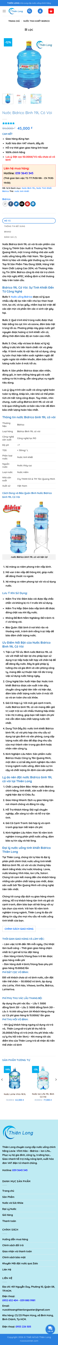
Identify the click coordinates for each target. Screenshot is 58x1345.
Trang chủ (14, 21)
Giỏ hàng (7, 1214)
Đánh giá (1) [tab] (10, 237)
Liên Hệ (6, 1269)
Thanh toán (9, 1221)
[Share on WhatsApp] (5, 203)
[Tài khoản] (40, 11)
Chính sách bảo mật (14, 1257)
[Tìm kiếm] (29, 11)
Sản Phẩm (8, 1196)
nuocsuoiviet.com (29, 1340)
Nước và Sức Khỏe (12, 1202)
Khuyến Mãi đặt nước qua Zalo (20, 1263)
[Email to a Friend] (21, 203)
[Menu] (4, 11)
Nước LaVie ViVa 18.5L (15, 1094)
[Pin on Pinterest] (27, 203)
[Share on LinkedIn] (33, 203)
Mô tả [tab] (7, 220)
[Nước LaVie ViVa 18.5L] (15, 1078)
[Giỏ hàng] (51, 11)
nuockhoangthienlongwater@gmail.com (26, 1309)
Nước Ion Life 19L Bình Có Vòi (43, 1095)
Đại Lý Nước (9, 1208)
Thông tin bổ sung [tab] (14, 226)
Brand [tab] (7, 231)
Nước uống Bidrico (21, 296)
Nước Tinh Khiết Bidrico (36, 21)
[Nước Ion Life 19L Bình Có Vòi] (43, 1078)
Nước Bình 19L (28, 188)
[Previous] (7, 64)
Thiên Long (45, 1337)
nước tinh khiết (22, 191)
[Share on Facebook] (10, 203)
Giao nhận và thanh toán (17, 1251)
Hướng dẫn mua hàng (15, 1239)
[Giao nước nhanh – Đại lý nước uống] (15, 11)
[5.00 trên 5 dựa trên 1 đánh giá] (29, 123)
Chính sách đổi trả (13, 1245)
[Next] (51, 64)
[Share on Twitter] (16, 203)
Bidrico (6, 199)
